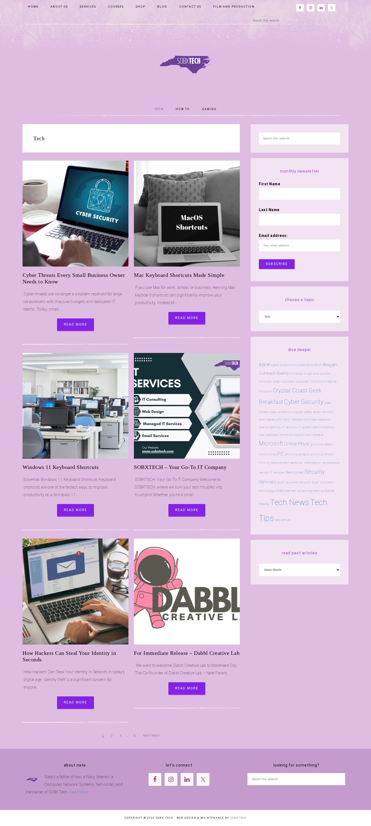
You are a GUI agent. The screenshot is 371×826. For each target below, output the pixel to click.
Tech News (289, 502)
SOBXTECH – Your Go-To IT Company (180, 467)
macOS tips (302, 435)
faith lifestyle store (296, 419)
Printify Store (268, 463)
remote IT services (272, 472)
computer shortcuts (309, 381)
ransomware (330, 463)
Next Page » (152, 735)
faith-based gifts (270, 419)
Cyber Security (303, 401)
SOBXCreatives (286, 491)
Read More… (80, 792)
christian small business (276, 381)
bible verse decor (310, 365)
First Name (269, 184)
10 (134, 735)
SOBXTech (238, 817)
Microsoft (271, 443)
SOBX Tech (185, 61)
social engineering (310, 491)
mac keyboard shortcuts (276, 435)
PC (280, 453)
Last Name (269, 210)
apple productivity (284, 365)
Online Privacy (298, 443)
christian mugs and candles (310, 374)
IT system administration (316, 427)
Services (267, 481)
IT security (289, 427)
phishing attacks (297, 454)
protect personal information (300, 463)
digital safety (303, 412)
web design (283, 520)
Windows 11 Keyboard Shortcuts (61, 467)
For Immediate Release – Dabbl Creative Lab (187, 653)
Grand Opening (270, 427)
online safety (323, 444)
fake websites (321, 419)
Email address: (273, 235)
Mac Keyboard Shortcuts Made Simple (179, 275)
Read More (75, 324)
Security (314, 471)
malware (317, 435)
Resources (295, 472)
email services (323, 412)
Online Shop (267, 454)
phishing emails (322, 454)
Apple (264, 364)
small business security (294, 482)
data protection (281, 412)
